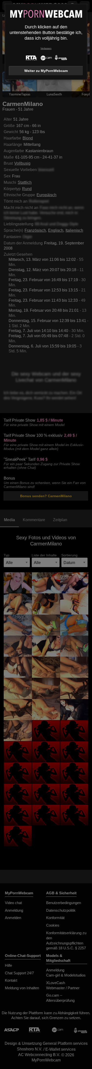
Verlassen (46, 48)
